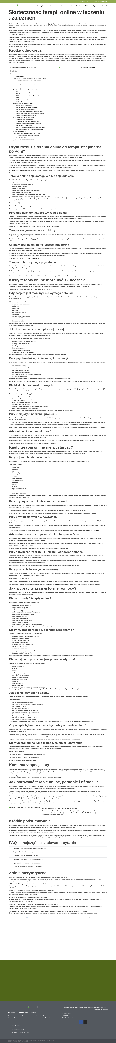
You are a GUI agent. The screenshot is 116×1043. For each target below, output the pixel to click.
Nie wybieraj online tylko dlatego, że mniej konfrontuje (30, 129)
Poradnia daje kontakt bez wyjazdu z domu (28, 82)
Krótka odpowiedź (19, 76)
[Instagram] (13, 1)
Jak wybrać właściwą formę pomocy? (24, 117)
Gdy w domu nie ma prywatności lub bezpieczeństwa (30, 111)
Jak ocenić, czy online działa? (25, 125)
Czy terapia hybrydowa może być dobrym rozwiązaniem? (31, 127)
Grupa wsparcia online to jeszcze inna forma (28, 86)
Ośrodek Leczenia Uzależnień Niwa (22, 1012)
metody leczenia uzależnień (56, 584)
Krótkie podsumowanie (20, 137)
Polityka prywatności (67, 1017)
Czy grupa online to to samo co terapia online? (26, 863)
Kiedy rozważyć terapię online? (25, 119)
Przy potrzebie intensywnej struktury (27, 115)
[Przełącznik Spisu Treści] (11, 74)
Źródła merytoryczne (20, 141)
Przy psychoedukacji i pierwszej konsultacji (28, 95)
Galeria (78, 6)
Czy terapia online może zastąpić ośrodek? (25, 855)
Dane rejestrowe (66, 1013)
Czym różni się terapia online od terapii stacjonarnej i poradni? (31, 78)
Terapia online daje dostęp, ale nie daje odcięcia (29, 80)
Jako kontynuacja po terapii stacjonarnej (27, 93)
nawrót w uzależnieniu (92, 530)
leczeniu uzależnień (16, 170)
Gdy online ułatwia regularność (25, 101)
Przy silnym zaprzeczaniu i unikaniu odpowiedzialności (31, 113)
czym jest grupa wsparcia (31, 258)
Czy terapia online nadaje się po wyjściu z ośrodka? (28, 859)
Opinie (86, 6)
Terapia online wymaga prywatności (26, 88)
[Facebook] (81, 1022)
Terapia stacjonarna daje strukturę (26, 84)
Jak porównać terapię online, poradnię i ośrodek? (27, 133)
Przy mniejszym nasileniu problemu (26, 99)
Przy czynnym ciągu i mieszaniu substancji (28, 107)
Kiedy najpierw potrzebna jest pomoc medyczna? (29, 123)
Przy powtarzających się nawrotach (26, 109)
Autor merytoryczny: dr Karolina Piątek (30, 135)
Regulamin (65, 1015)
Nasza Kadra (53, 6)
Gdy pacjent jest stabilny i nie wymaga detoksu (29, 92)
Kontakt (104, 6)
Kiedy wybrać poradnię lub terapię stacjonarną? (29, 121)
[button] (58, 848)
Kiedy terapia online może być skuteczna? (25, 90)
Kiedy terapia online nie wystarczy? (23, 103)
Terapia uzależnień (66, 6)
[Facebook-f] (10, 1)
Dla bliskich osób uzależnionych (25, 97)
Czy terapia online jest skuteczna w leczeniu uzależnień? (29, 848)
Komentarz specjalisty (20, 131)
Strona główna (41, 6)
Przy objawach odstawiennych (25, 105)
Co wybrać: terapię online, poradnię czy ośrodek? (27, 866)
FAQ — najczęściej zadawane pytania (24, 139)
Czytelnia (95, 6)
